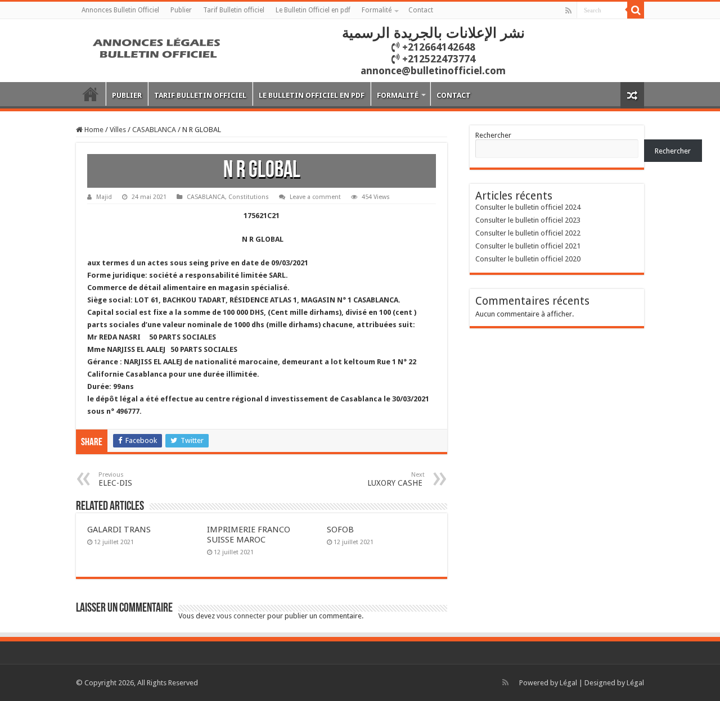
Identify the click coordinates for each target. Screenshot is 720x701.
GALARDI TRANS (119, 529)
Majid (104, 197)
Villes (118, 129)
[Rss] (568, 10)
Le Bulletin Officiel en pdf (313, 10)
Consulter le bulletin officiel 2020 (527, 259)
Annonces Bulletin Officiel (120, 10)
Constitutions (248, 197)
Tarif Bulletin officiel (233, 10)
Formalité (377, 10)
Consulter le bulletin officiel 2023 (527, 220)
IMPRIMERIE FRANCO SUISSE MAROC (248, 534)
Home (93, 129)
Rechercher (493, 135)
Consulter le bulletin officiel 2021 (527, 246)
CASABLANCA (154, 129)
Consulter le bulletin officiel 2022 (527, 233)
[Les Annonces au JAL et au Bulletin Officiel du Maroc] (157, 46)
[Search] (635, 10)
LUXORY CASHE (396, 479)
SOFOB (340, 529)
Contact (420, 10)
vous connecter (241, 616)
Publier (181, 10)
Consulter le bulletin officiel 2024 (527, 207)
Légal (568, 683)
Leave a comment (315, 197)
